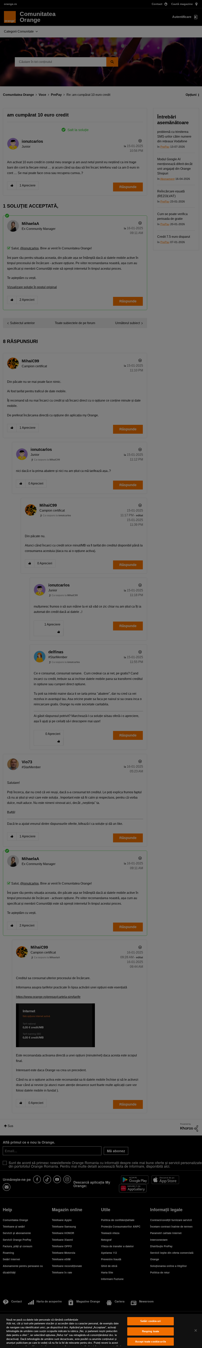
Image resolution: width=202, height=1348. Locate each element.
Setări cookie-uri (150, 1321)
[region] (101, 1331)
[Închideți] (195, 1330)
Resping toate (150, 1331)
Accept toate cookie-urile (150, 1341)
